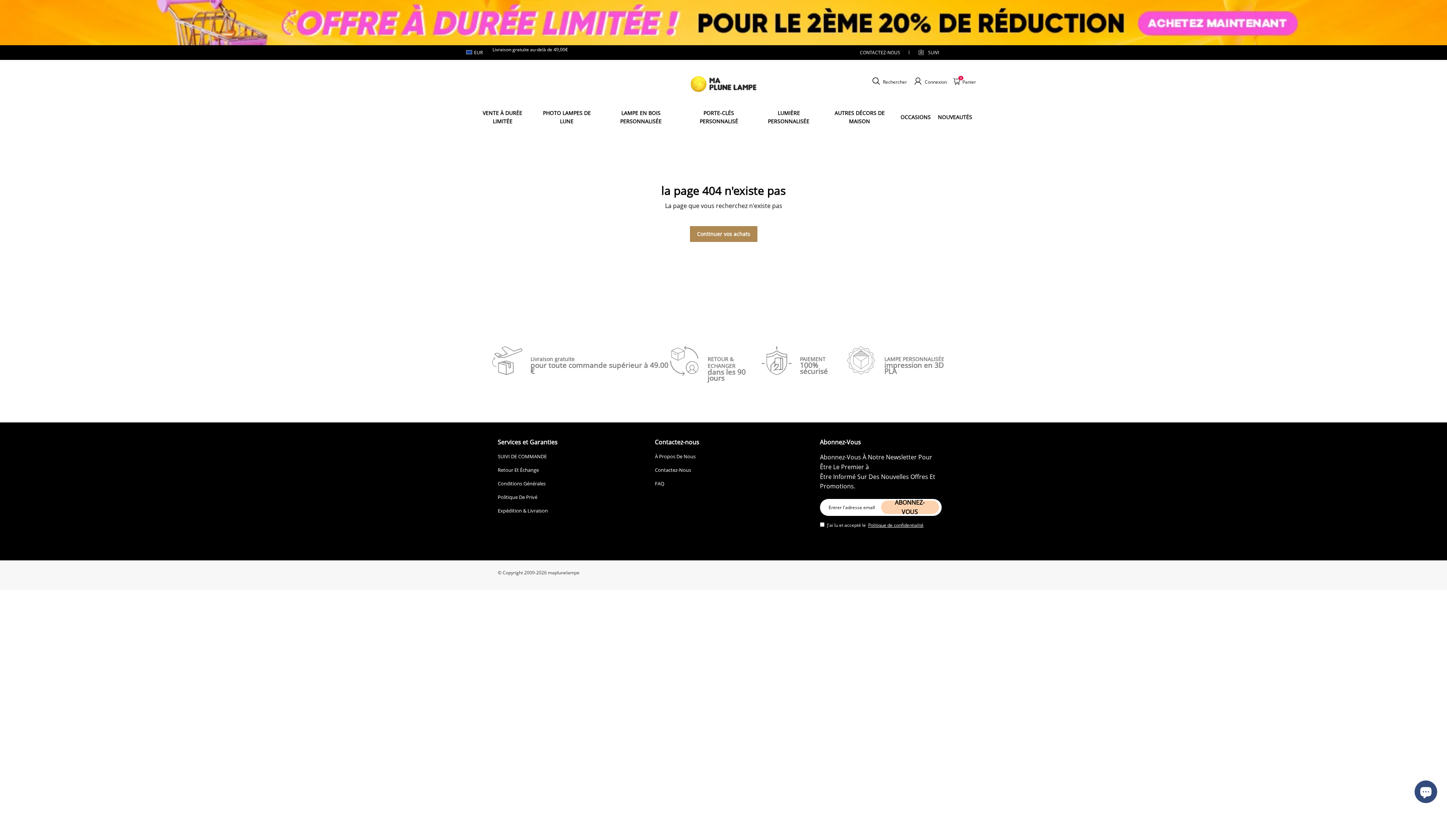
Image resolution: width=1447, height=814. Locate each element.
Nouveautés (955, 117)
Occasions (916, 117)
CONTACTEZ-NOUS (880, 52)
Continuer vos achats (723, 233)
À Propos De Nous (675, 456)
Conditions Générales (522, 483)
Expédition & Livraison (523, 510)
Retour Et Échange (518, 470)
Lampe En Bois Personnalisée (641, 117)
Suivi (933, 52)
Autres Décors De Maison (860, 117)
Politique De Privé (517, 497)
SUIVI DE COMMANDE (522, 456)
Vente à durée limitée (502, 117)
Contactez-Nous (673, 470)
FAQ (659, 483)
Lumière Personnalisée (788, 117)
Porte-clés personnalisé (719, 117)
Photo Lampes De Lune (567, 117)
